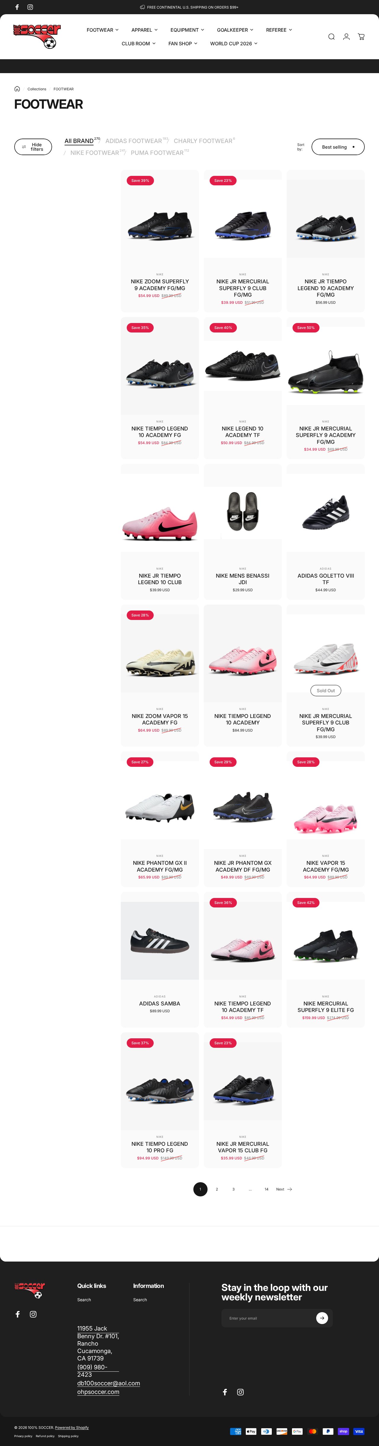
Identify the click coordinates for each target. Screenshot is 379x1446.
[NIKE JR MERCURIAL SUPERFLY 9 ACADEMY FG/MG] (326, 366)
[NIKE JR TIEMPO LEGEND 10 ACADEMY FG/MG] (326, 219)
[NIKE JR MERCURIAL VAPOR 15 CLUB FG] (243, 1081)
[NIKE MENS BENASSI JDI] (243, 513)
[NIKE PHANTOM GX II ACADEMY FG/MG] (160, 800)
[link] (98, 1370)
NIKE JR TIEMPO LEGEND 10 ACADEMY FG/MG (326, 288)
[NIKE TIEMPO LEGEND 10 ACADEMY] (243, 653)
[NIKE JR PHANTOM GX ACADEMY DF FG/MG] (243, 800)
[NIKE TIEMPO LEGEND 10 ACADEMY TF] (243, 941)
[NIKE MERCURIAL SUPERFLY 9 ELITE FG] (326, 941)
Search (84, 1299)
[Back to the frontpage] (17, 89)
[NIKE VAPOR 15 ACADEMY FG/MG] (326, 800)
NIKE (159, 274)
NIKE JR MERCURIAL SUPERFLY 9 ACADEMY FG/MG (326, 435)
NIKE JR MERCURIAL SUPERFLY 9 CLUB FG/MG (242, 288)
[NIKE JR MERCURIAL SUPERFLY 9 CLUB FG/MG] (243, 219)
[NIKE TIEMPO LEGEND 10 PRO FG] (160, 1081)
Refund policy (45, 1436)
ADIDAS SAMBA (159, 1003)
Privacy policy (23, 1436)
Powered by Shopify (72, 1427)
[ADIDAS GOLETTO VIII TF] (326, 513)
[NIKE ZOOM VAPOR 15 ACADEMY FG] (160, 653)
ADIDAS (325, 568)
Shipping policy (68, 1436)
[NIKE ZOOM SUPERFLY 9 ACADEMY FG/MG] (160, 219)
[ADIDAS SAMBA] (160, 941)
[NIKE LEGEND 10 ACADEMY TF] (243, 366)
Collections (37, 89)
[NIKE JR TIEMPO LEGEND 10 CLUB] (160, 513)
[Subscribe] (322, 1318)
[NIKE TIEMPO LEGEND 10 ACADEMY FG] (160, 366)
